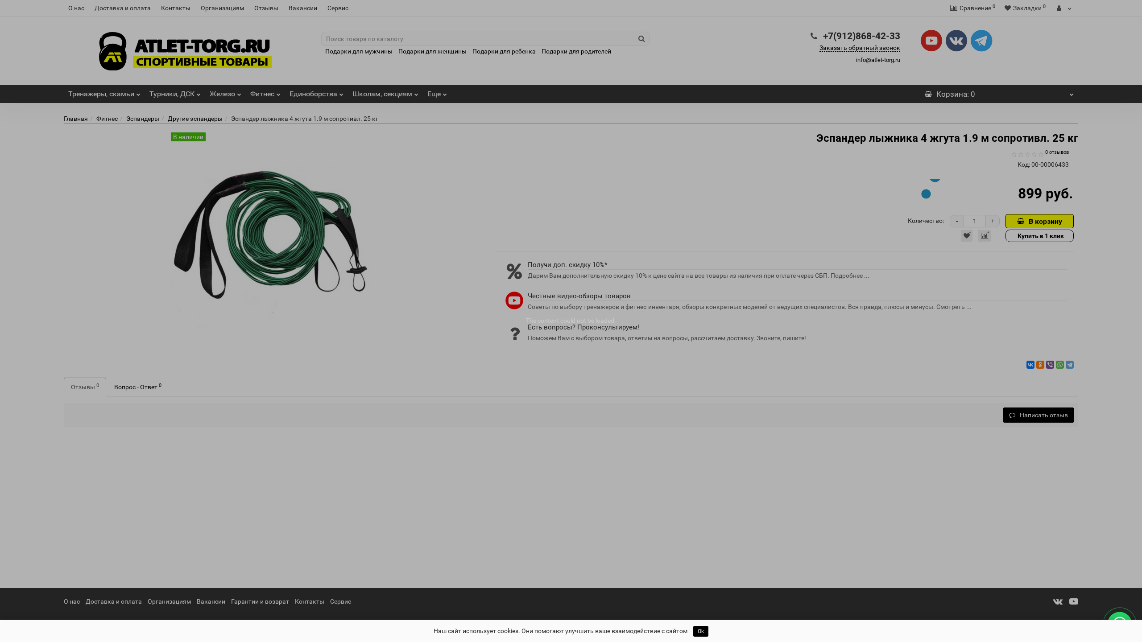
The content (542, 320)
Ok (701, 631)
